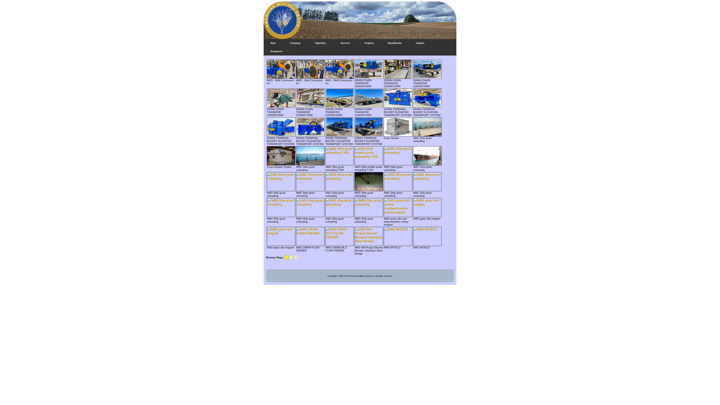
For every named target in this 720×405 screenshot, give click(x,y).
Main (273, 43)
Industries (320, 43)
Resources (276, 51)
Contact (420, 43)
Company (295, 43)
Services (345, 43)
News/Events (395, 43)
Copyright (332, 276)
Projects (369, 43)
